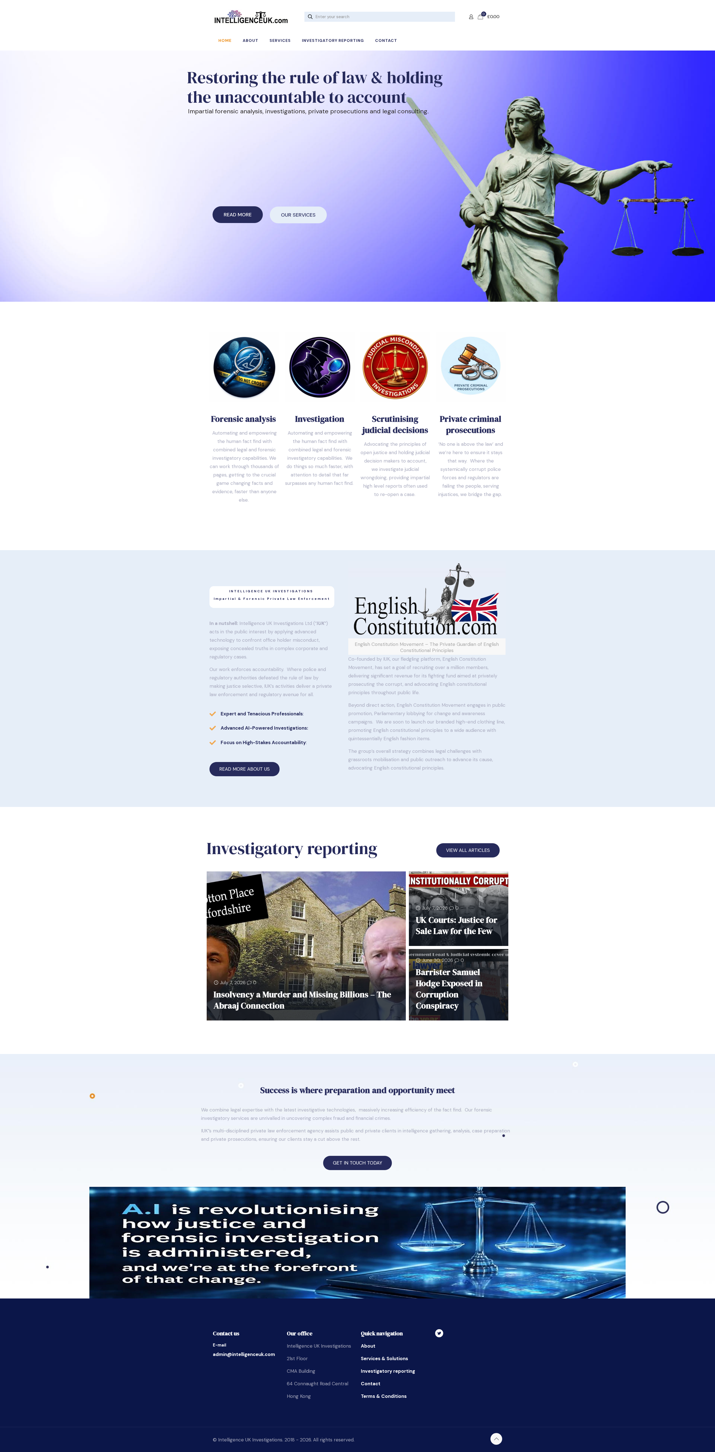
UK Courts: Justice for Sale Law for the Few (456, 925)
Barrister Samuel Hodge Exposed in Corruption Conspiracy (449, 988)
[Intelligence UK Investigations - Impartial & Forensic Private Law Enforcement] (251, 16)
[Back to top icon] (496, 1439)
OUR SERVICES (298, 215)
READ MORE (238, 214)
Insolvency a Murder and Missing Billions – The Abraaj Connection (302, 1000)
